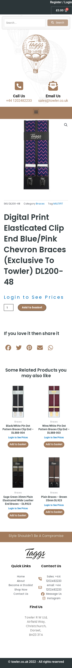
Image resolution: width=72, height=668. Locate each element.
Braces (40, 203)
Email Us (53, 96)
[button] (36, 112)
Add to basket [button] (18, 444)
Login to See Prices (34, 297)
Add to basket (32, 307)
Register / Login (61, 2)
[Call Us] (19, 86)
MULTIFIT (58, 203)
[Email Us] (53, 86)
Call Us (19, 96)
